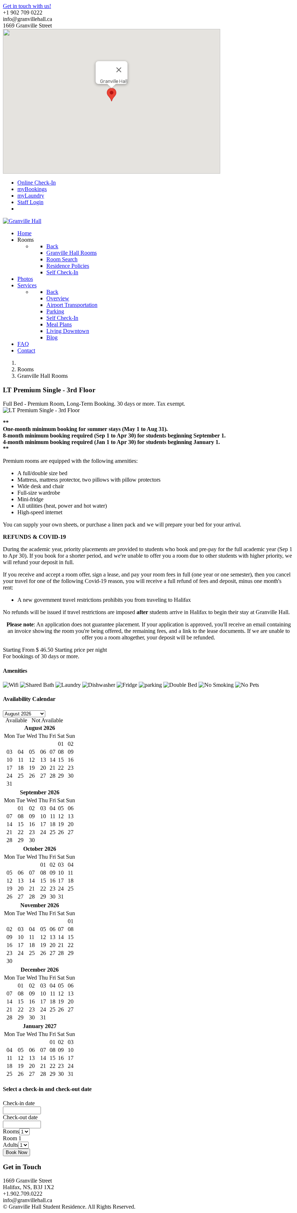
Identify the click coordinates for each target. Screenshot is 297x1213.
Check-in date (19, 1103)
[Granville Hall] (22, 221)
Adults (10, 1145)
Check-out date (20, 1117)
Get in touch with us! (27, 6)
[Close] (118, 70)
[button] (111, 94)
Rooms (11, 1131)
